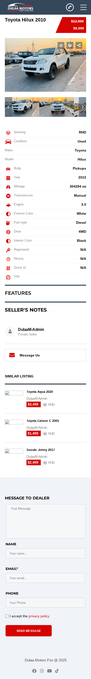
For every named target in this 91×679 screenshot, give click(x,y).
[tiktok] (57, 671)
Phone (12, 593)
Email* (12, 569)
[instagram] (42, 671)
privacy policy (39, 616)
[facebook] (34, 671)
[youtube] (49, 671)
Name (11, 544)
